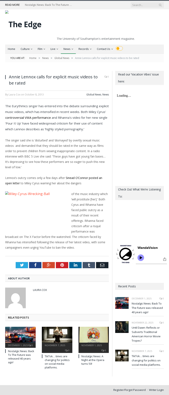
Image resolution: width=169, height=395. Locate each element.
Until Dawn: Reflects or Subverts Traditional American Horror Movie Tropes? (146, 334)
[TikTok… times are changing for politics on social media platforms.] (57, 337)
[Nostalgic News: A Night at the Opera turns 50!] (94, 337)
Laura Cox (40, 290)
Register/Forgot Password (129, 390)
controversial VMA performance (28, 117)
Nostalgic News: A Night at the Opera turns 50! (92, 360)
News (66, 49)
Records (84, 49)
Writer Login (156, 390)
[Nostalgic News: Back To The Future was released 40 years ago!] (20, 337)
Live (52, 49)
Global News (93, 94)
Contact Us (103, 49)
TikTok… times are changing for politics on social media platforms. (57, 361)
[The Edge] (23, 23)
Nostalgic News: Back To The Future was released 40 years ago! (49, 5)
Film (40, 49)
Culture (25, 49)
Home (11, 49)
